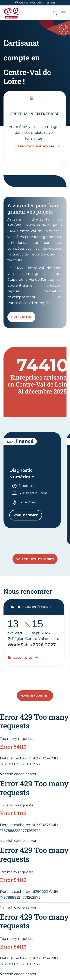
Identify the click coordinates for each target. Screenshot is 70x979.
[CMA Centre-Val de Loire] (12, 12)
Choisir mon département (37, 2)
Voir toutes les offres (35, 559)
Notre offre (21, 316)
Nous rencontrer (35, 695)
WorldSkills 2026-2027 (31, 644)
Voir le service (28, 516)
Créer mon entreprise (34, 146)
